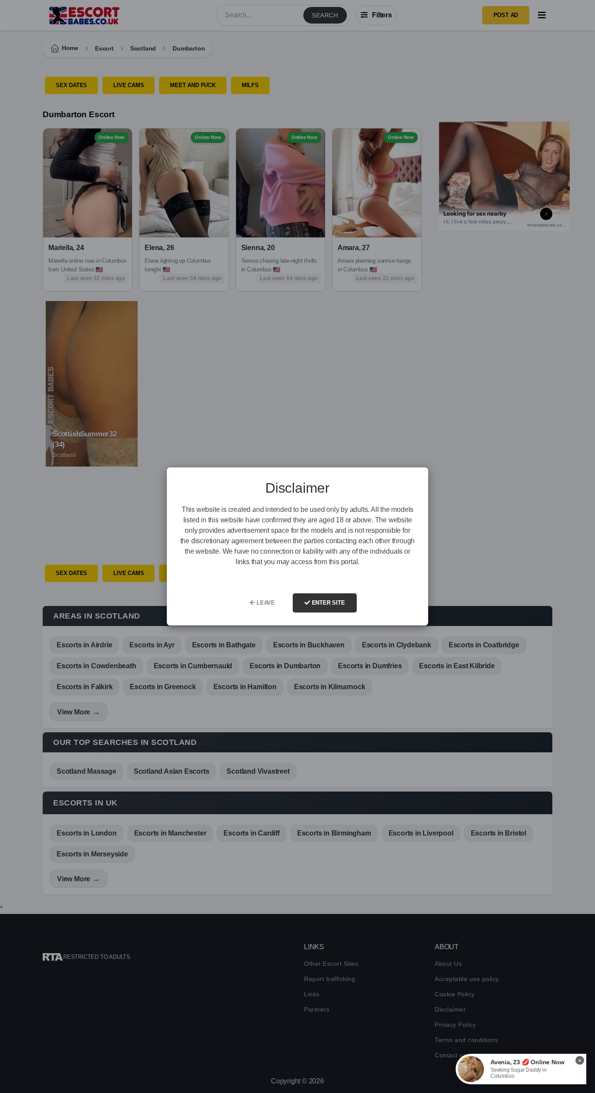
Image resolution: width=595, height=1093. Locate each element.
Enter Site (327, 602)
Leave (265, 602)
